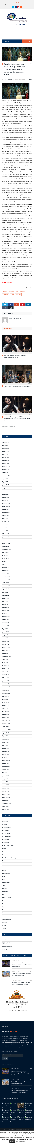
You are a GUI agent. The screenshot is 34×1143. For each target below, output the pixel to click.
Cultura (4, 854)
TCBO (12, 294)
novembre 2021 (6, 616)
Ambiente (4, 824)
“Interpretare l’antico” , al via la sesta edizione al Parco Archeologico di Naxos (17, 4)
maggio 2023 (5, 561)
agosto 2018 (5, 733)
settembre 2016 (6, 803)
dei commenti (7, 946)
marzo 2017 (5, 785)
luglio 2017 (5, 772)
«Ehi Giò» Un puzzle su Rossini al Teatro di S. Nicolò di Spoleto (21, 983)
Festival (4, 876)
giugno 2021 (5, 632)
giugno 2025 (5, 485)
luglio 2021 (5, 629)
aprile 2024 (5, 527)
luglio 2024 (5, 518)
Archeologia (5, 830)
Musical (4, 903)
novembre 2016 (6, 797)
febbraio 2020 (5, 678)
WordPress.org (6, 949)
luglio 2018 (5, 736)
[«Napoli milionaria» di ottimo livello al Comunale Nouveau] (17, 374)
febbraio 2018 (5, 751)
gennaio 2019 (5, 717)
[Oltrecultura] (17, 19)
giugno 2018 (5, 739)
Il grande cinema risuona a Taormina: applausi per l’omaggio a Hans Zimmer (22, 964)
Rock (3, 916)
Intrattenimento (6, 882)
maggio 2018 (5, 742)
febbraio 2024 (5, 534)
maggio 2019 (5, 705)
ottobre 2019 (5, 690)
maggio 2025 (5, 488)
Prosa (3, 913)
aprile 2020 (5, 671)
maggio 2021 (5, 635)
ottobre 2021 (5, 619)
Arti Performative (6, 836)
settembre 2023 (6, 549)
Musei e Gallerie (6, 897)
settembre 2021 (6, 622)
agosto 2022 (5, 589)
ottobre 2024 (5, 509)
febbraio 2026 (5, 460)
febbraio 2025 (5, 497)
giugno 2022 (5, 595)
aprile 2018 (5, 745)
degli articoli (6, 943)
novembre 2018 (6, 723)
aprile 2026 (5, 454)
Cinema (4, 848)
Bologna (5, 291)
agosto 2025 (5, 478)
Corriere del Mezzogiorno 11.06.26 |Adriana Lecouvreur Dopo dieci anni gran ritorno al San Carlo (17, 418)
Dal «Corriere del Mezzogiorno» (10, 858)
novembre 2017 (6, 760)
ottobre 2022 (5, 583)
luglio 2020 (5, 662)
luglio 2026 (5, 445)
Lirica (30, 79)
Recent (13, 955)
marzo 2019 (5, 711)
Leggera (4, 888)
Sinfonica (4, 922)
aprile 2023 (5, 564)
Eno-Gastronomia (7, 867)
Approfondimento (6, 827)
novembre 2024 (6, 506)
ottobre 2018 (5, 727)
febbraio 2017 (5, 788)
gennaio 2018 (5, 754)
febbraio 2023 (5, 570)
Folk (3, 879)
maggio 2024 (5, 524)
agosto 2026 (5, 442)
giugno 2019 (5, 702)
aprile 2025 (5, 491)
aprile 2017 (5, 782)
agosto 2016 (5, 806)
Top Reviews (21, 955)
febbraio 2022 (5, 607)
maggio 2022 (5, 598)
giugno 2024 (5, 521)
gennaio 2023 (5, 573)
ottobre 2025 (5, 472)
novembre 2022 (6, 580)
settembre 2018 (6, 730)
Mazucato (5, 294)
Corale (4, 851)
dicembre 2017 (6, 757)
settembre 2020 (6, 656)
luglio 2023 (5, 555)
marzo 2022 (5, 604)
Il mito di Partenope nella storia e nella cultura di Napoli (21, 974)
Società (4, 925)
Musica (4, 900)
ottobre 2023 (5, 546)
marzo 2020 (5, 674)
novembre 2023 (6, 543)
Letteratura (5, 891)
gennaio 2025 (5, 500)
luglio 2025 (5, 482)
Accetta (12, 1141)
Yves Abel (18, 294)
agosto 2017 (5, 769)
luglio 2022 (5, 592)
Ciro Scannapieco (9, 79)
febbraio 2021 (5, 641)
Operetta (4, 907)
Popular (6, 955)
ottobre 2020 (5, 653)
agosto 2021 (5, 625)
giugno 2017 (5, 775)
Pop (3, 910)
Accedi (4, 940)
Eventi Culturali (6, 873)
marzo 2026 (5, 457)
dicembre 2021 (6, 613)
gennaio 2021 (5, 644)
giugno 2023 (5, 558)
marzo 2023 (5, 567)
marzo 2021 (5, 638)
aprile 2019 (5, 708)
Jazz (3, 885)
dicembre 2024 (6, 503)
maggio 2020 (5, 668)
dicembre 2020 (6, 647)
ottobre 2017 (5, 763)
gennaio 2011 (5, 809)
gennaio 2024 (5, 537)
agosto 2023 (5, 552)
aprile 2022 (5, 601)
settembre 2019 (6, 693)
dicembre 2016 (6, 794)
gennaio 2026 (5, 463)
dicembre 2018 (6, 720)
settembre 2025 (6, 475)
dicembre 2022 (6, 576)
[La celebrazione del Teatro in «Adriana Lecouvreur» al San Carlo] (17, 344)
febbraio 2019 (5, 714)
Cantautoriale (5, 842)
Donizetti (11, 291)
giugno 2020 (5, 665)
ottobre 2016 (5, 800)
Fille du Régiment (20, 291)
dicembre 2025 (6, 466)
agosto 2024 (5, 515)
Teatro (4, 928)
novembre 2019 (6, 687)
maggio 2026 (5, 451)
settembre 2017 (6, 766)
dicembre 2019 (6, 684)
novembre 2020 (6, 650)
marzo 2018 (5, 748)
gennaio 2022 (5, 610)
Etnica (4, 870)
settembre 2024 (6, 512)
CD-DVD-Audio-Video (8, 845)
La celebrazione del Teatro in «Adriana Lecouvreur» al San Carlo (15, 356)
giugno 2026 (5, 448)
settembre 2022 (6, 586)
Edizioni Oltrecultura (7, 864)
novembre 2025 (6, 469)
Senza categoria (6, 919)
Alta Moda (5, 821)
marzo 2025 (5, 494)
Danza (4, 861)
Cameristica (5, 839)
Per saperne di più (21, 1141)
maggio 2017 (5, 779)
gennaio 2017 (5, 791)
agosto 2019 (5, 696)
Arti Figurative (6, 833)
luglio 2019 (5, 699)
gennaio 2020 (5, 681)
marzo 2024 (5, 531)
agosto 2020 (5, 659)
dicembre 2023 (6, 540)
